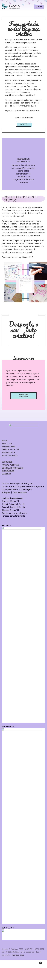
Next (42, 164)
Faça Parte (23, 124)
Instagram (6, 492)
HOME (4, 440)
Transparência (18, 955)
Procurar (23, 964)
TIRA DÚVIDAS (8, 470)
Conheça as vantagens (23, 118)
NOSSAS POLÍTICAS (10, 465)
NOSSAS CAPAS (8, 446)
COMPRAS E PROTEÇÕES (13, 468)
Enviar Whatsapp (20, 492)
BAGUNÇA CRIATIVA (10, 449)
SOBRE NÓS (7, 462)
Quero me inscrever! (23, 395)
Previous (5, 164)
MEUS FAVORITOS (9, 455)
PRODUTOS (7, 443)
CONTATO (6, 473)
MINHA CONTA (8, 452)
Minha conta (8, 964)
